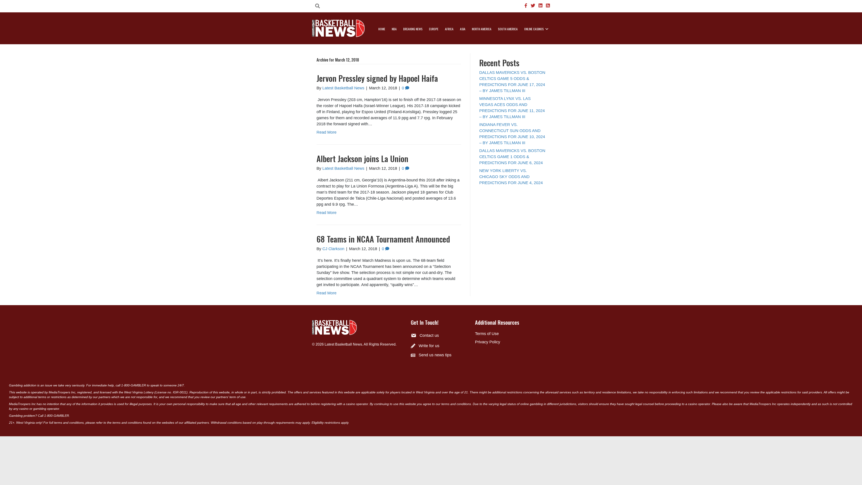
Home (381, 28)
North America (481, 28)
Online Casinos (534, 28)
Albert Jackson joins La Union (362, 158)
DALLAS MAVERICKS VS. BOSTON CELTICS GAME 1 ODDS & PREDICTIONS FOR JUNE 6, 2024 (512, 156)
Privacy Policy (487, 342)
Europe (433, 28)
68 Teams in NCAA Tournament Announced (383, 239)
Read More (326, 132)
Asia (462, 28)
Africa (449, 28)
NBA (394, 28)
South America (508, 28)
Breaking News (412, 28)
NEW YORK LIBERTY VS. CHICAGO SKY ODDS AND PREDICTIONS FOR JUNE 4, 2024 (511, 176)
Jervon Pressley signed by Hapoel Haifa (377, 78)
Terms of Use (487, 333)
